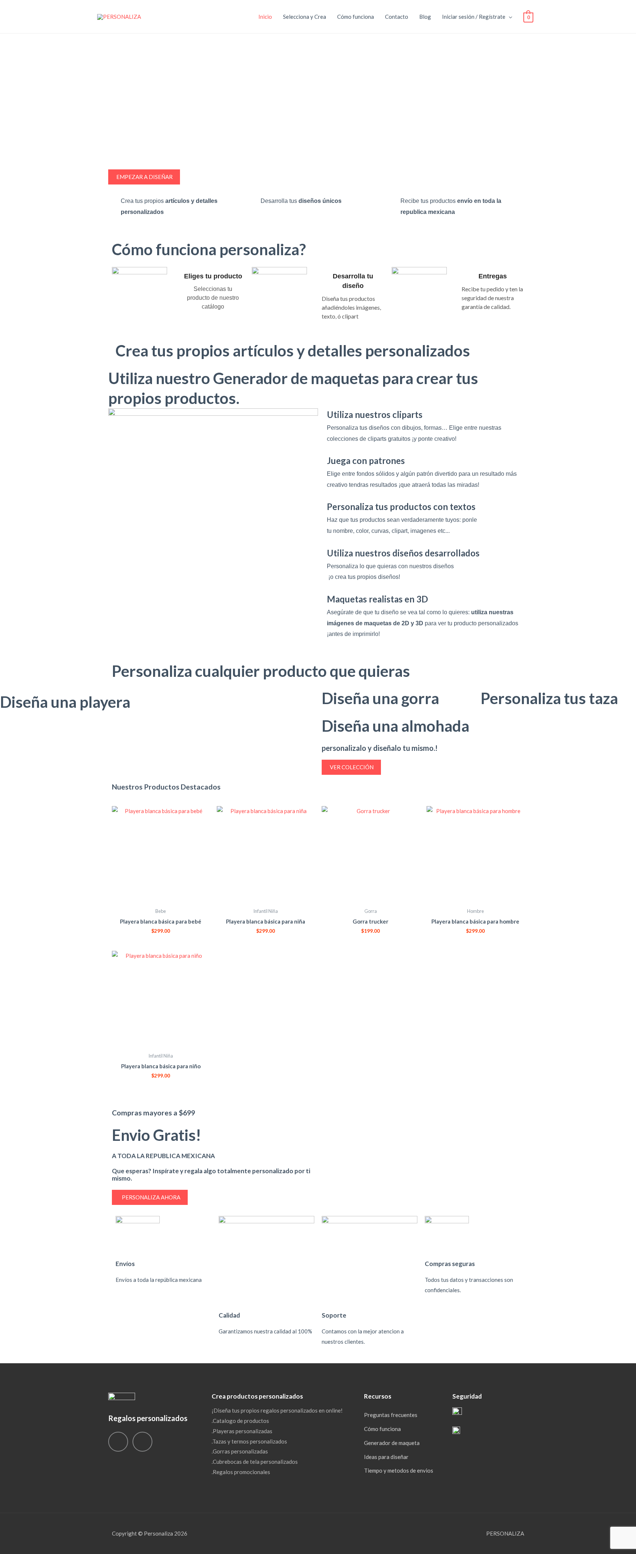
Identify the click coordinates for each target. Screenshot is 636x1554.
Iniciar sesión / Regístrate (473, 16)
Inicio (265, 16)
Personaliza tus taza (549, 698)
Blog (425, 16)
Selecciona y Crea (304, 16)
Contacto (396, 16)
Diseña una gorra (380, 698)
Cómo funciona (355, 16)
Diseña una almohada (395, 726)
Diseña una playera (65, 702)
